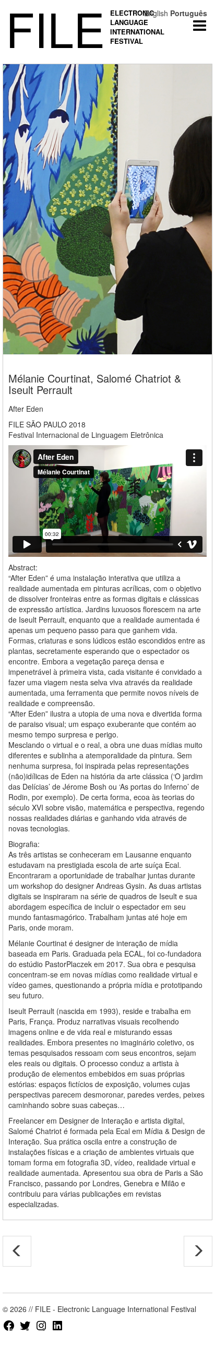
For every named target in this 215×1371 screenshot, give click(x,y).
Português (188, 13)
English (156, 13)
